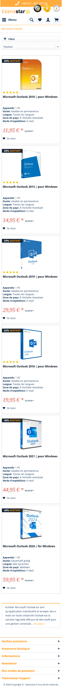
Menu (12, 20)
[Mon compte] (48, 19)
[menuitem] (9, 19)
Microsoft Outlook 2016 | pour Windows (30, 366)
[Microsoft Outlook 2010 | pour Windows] (31, 74)
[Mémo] (39, 19)
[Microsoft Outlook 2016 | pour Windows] (31, 344)
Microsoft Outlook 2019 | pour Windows (30, 277)
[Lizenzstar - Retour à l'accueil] (16, 12)
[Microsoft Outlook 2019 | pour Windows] (31, 254)
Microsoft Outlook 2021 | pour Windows (30, 456)
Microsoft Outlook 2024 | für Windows (29, 546)
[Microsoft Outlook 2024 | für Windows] (31, 523)
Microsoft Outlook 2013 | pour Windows (30, 187)
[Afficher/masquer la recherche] (31, 19)
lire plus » (39, 623)
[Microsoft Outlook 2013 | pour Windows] (31, 164)
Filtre (11, 39)
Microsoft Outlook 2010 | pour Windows (30, 97)
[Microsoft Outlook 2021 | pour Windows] (31, 434)
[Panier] (56, 19)
